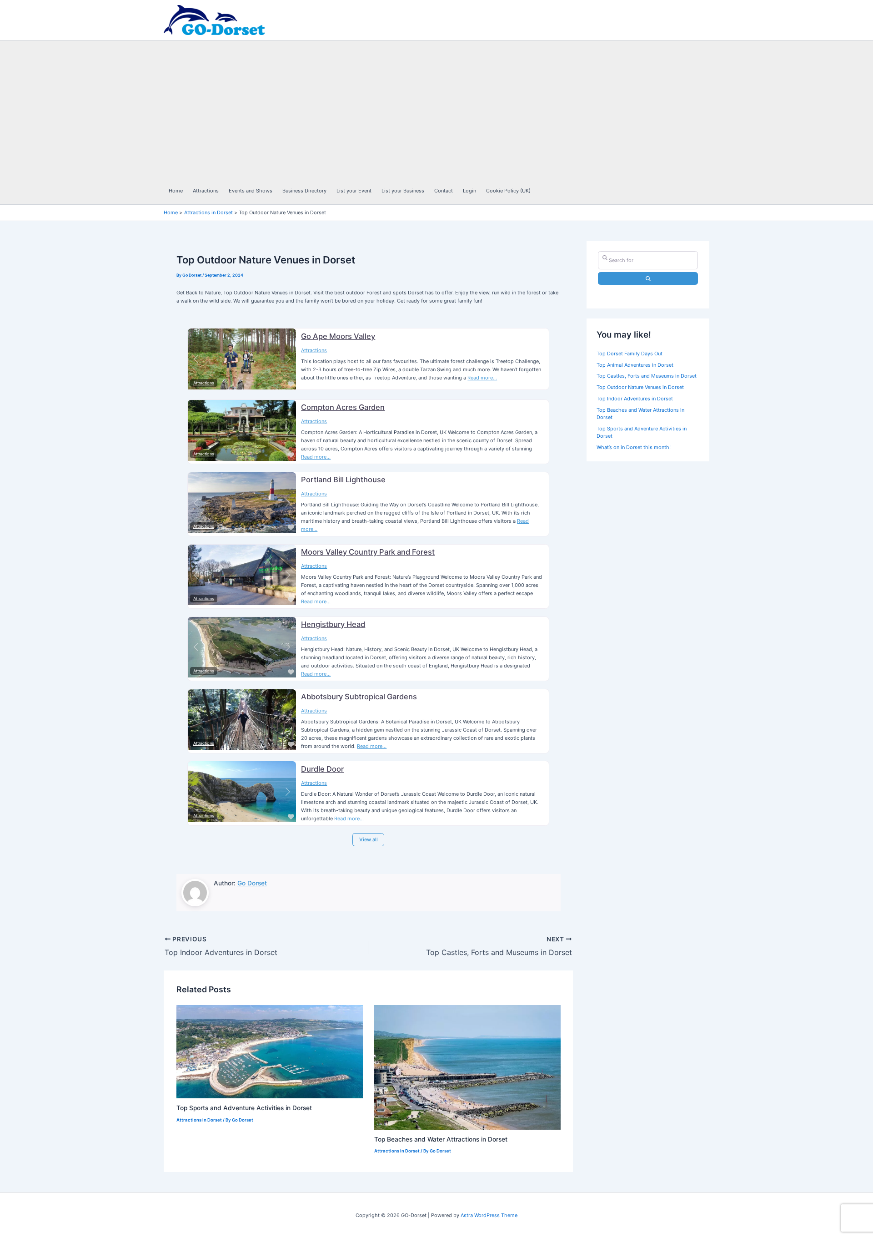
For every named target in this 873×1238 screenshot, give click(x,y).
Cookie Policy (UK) (508, 190)
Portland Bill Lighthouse (343, 479)
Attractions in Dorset (199, 1119)
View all (368, 839)
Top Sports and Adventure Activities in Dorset (244, 1108)
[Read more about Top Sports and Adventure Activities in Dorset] (269, 1051)
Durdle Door (322, 768)
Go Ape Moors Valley (338, 336)
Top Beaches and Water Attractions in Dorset (440, 1139)
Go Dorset (252, 883)
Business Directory (304, 190)
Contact (443, 190)
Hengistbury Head (333, 624)
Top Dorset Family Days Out (629, 353)
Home (176, 190)
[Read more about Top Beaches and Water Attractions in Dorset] (467, 1067)
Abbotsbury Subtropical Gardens (359, 696)
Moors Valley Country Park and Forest (368, 551)
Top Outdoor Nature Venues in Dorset (640, 387)
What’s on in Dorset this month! (634, 448)
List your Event (353, 190)
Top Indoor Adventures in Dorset (635, 398)
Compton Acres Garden (343, 407)
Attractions (206, 190)
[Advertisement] (432, 108)
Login (469, 190)
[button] (196, 358)
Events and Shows (250, 190)
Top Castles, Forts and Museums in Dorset (647, 376)
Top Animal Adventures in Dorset (635, 365)
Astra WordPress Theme (489, 1215)
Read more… (482, 377)
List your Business (402, 190)
